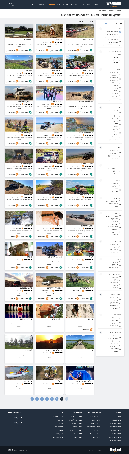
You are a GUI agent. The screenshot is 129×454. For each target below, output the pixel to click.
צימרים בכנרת (77, 427)
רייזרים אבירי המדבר (86, 102)
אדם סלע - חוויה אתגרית (54, 350)
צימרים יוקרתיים (96, 423)
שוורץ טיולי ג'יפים (87, 226)
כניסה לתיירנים (58, 417)
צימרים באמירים (77, 423)
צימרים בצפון (116, 420)
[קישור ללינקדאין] (21, 422)
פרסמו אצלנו (42, 4)
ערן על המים (28, 381)
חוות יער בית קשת (86, 288)
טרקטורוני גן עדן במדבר (24, 133)
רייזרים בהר (28, 195)
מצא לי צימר (31, 4)
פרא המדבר (58, 133)
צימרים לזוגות (96, 430)
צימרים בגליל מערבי (75, 420)
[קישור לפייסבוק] (21, 417)
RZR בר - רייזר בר (87, 164)
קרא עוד (80, 46)
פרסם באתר (59, 427)
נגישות (99, 450)
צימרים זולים (116, 434)
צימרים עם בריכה (115, 437)
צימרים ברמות (77, 434)
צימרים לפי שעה (57, 437)
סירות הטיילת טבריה (86, 133)
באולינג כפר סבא (26, 319)
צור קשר (60, 420)
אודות (61, 423)
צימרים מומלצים (115, 427)
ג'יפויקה (59, 164)
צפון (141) (115, 57)
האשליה (59, 381)
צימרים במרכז (96, 437)
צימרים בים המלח (95, 434)
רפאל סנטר (58, 226)
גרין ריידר (89, 350)
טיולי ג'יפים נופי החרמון (54, 195)
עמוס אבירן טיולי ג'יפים (54, 288)
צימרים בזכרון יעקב (114, 423)
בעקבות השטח (88, 40)
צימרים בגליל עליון (76, 430)
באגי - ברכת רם (57, 71)
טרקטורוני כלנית (26, 164)
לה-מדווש (28, 350)
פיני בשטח (28, 226)
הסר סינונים (101, 23)
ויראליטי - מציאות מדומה (84, 381)
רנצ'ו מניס (58, 40)
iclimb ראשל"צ (57, 319)
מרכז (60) (115, 60)
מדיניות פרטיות (92, 450)
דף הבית (119, 11)
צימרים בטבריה (77, 437)
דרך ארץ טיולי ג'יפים (25, 102)
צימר (119, 417)
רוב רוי (90, 257)
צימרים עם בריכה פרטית (93, 427)
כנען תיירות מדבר (26, 288)
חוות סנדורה (28, 40)
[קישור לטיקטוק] (16, 422)
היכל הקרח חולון (57, 102)
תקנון (61, 430)
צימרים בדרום (96, 420)
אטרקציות (111, 11)
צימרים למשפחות (95, 417)
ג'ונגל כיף (28, 257)
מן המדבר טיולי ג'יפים (55, 257)
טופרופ (90, 319)
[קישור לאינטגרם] (16, 417)
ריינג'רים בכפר (88, 71)
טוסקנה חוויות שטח (86, 195)
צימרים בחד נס (116, 430)
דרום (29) (115, 62)
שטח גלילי (28, 71)
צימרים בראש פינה (76, 417)
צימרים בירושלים (115, 440)
